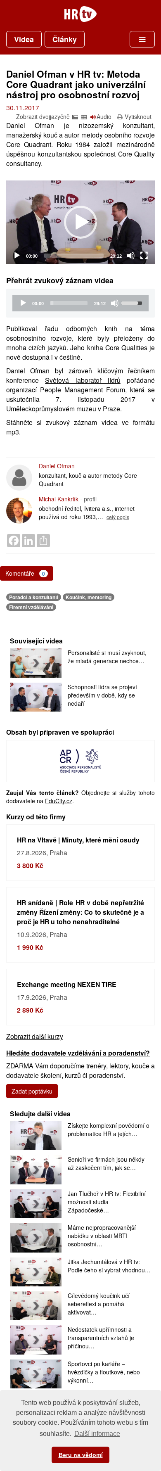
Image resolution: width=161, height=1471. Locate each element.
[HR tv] (80, 14)
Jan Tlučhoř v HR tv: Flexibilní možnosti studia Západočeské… (107, 1201)
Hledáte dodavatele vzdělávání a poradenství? (78, 1053)
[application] (80, 222)
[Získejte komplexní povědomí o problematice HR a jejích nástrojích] (36, 1135)
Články (64, 39)
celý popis (118, 516)
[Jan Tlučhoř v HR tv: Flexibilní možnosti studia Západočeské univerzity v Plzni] (36, 1203)
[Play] (17, 255)
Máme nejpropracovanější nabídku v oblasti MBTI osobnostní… (102, 1235)
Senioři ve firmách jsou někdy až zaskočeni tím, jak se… (106, 1163)
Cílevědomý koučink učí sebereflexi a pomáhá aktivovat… (99, 1303)
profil (90, 499)
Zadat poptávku (32, 1091)
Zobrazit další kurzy (34, 1036)
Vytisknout (138, 116)
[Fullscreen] (144, 255)
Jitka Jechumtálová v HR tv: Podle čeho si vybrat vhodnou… (109, 1265)
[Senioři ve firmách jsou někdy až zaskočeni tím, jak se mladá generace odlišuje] (36, 1169)
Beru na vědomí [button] (81, 1455)
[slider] (74, 256)
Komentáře (25, 573)
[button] (80, 222)
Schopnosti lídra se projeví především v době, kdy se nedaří (102, 695)
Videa (24, 39)
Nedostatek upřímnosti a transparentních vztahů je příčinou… (101, 1337)
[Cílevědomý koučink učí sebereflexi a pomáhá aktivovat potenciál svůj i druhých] (36, 1305)
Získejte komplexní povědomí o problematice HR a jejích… (108, 1129)
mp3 (12, 432)
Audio (104, 116)
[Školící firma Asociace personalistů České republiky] (80, 760)
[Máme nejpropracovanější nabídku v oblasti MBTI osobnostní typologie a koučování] (36, 1237)
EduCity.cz (58, 801)
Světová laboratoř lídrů (83, 380)
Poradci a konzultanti (33, 597)
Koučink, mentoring (88, 597)
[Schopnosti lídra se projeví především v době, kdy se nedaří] (36, 697)
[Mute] (131, 255)
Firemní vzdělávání (31, 607)
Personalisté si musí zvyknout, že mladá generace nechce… (107, 656)
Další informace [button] (97, 1433)
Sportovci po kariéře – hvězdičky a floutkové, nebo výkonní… (104, 1371)
